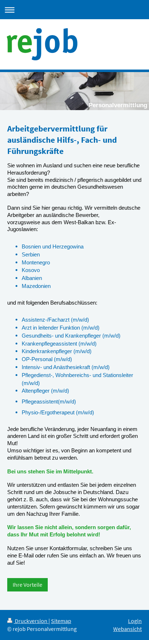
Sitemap (61, 621)
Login (135, 621)
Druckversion (31, 621)
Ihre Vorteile (27, 584)
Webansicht (127, 629)
